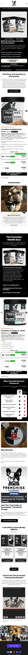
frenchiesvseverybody (15, 619)
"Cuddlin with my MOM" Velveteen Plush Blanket (20, 551)
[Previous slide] (10, 231)
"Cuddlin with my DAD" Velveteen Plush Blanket (7, 551)
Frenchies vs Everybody (15, 654)
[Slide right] (26, 111)
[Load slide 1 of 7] (16, 124)
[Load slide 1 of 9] (18, 124)
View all (14, 569)
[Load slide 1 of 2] (9, 124)
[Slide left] (2, 111)
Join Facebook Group (9, 520)
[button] (1, 3)
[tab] (12, 231)
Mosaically (5, 621)
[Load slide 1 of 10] (20, 124)
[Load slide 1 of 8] (17, 124)
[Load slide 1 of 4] (12, 124)
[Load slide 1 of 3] (10, 124)
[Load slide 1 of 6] (14, 124)
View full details (5, 177)
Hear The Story (14, 91)
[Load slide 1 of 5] (13, 124)
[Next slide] (18, 231)
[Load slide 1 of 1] (8, 124)
